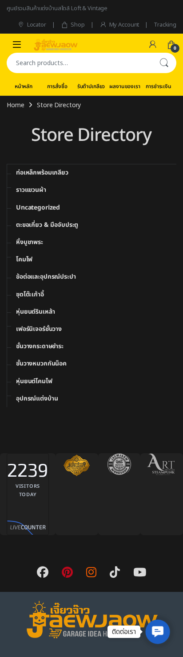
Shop (77, 24)
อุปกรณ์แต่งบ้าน (37, 398)
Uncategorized (38, 207)
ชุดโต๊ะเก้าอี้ (30, 294)
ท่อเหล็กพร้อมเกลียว (42, 172)
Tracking (165, 24)
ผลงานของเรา (124, 86)
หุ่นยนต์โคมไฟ (34, 381)
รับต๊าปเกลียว (91, 86)
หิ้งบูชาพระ (29, 242)
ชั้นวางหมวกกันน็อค (41, 363)
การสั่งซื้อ (57, 86)
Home (15, 105)
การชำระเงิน (158, 86)
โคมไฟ (24, 259)
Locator (36, 24)
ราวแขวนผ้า (31, 189)
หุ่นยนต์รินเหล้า (35, 311)
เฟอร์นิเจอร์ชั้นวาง (39, 329)
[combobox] (79, 63)
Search (163, 63)
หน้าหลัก (23, 86)
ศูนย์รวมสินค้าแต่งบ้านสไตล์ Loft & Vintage (57, 8)
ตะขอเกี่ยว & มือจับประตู (47, 224)
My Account (124, 24)
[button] (157, 631)
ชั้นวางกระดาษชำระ (40, 346)
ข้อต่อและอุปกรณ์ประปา (46, 276)
